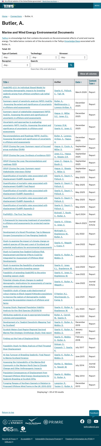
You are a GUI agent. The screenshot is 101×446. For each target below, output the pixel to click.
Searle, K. (58, 90)
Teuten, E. (58, 386)
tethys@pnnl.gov (91, 427)
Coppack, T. (59, 347)
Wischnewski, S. (61, 297)
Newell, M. (62, 367)
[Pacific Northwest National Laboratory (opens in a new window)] (32, 422)
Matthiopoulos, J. (62, 104)
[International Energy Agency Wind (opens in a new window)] (23, 429)
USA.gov (8, 442)
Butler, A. (58, 101)
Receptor (6, 61)
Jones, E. (68, 128)
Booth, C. (58, 164)
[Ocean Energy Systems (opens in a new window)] (11, 429)
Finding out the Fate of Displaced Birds (21, 338)
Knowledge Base (72, 41)
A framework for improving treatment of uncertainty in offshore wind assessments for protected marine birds (26, 223)
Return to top (8, 412)
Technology (36, 53)
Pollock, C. (59, 179)
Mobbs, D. (58, 258)
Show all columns (88, 74)
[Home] (9, 5)
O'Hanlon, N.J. (60, 294)
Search (34, 61)
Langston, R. (60, 383)
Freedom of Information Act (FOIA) (79, 439)
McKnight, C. (60, 230)
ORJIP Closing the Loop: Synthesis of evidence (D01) (27, 155)
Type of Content (9, 53)
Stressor (63, 53)
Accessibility (26, 439)
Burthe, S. (58, 364)
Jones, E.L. (63, 116)
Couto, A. (68, 146)
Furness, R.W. (60, 125)
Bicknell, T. (59, 213)
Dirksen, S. (59, 344)
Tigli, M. (61, 94)
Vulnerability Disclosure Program (48, 439)
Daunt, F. (68, 176)
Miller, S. (58, 149)
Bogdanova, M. (61, 234)
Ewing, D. (58, 300)
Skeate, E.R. (62, 157)
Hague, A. (58, 113)
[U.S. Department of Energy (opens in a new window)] (13, 422)
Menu (97, 5)
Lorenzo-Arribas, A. (63, 107)
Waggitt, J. (59, 285)
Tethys (5, 38)
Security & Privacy (9, 439)
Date (78, 82)
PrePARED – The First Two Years (17, 214)
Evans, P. (60, 246)
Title (5, 82)
